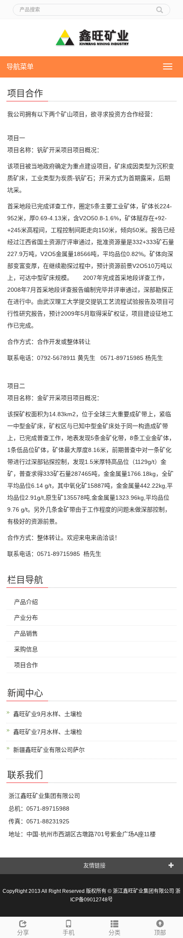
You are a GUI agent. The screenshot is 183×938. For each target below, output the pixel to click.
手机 (68, 932)
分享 (23, 932)
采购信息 (26, 649)
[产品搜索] (159, 6)
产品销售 (26, 633)
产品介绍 (26, 601)
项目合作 (26, 665)
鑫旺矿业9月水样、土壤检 (47, 714)
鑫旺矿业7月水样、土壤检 (47, 731)
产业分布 (26, 617)
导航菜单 (20, 66)
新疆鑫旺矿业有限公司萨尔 (49, 749)
